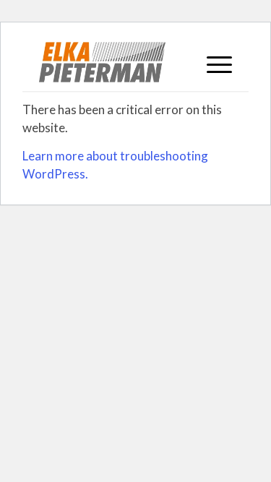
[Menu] (212, 62)
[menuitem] (212, 62)
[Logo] (116, 62)
